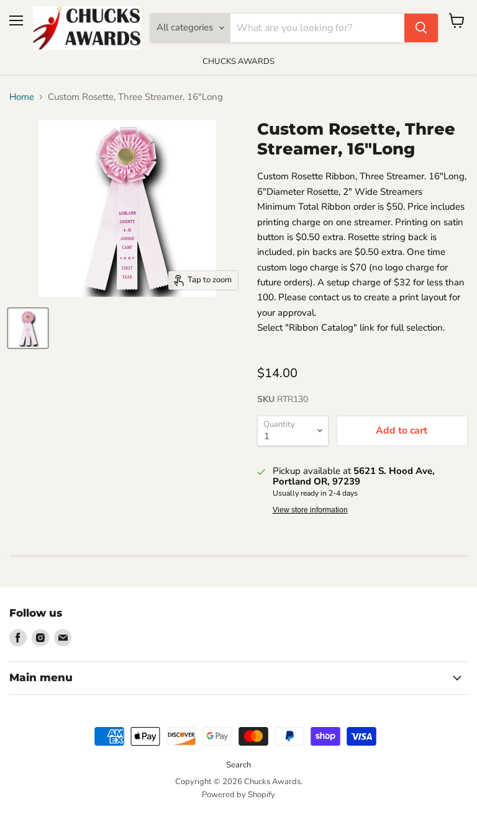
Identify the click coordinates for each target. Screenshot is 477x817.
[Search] (421, 28)
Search (238, 764)
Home (21, 97)
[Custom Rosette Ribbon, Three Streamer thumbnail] (28, 328)
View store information (310, 510)
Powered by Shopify (238, 794)
